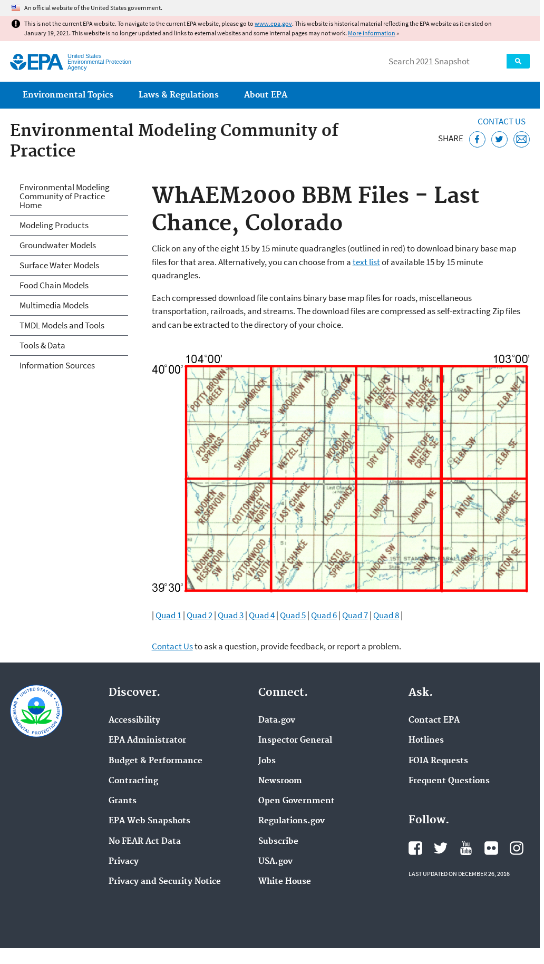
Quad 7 (355, 615)
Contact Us (502, 121)
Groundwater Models (58, 245)
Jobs (267, 761)
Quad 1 (168, 615)
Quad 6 (324, 615)
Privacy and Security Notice (165, 882)
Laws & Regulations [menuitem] (179, 95)
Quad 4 (262, 615)
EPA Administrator (147, 740)
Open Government (296, 801)
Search (518, 61)
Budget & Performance (155, 761)
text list (366, 262)
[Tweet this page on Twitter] (499, 139)
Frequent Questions (449, 781)
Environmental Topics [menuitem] (68, 95)
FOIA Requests (438, 761)
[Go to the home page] (36, 62)
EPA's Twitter (441, 848)
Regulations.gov (291, 821)
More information (371, 33)
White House (284, 882)
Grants (123, 801)
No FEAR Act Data (145, 841)
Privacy (124, 861)
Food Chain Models (54, 285)
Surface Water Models (59, 265)
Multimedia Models (54, 305)
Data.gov (276, 720)
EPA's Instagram (516, 848)
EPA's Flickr (491, 848)
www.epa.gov (273, 23)
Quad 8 (386, 615)
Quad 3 (231, 615)
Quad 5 (293, 615)
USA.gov (275, 861)
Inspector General (295, 740)
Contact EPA (434, 720)
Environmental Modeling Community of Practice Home (65, 196)
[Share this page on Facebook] (477, 139)
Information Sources (57, 365)
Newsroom (280, 781)
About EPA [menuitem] (265, 95)
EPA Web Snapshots (149, 821)
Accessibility (134, 720)
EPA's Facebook (415, 848)
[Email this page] (521, 139)
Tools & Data (42, 345)
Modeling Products (54, 225)
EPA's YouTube (466, 848)
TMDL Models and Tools (62, 325)
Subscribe (278, 841)
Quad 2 (199, 615)
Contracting (133, 781)
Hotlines (426, 740)
